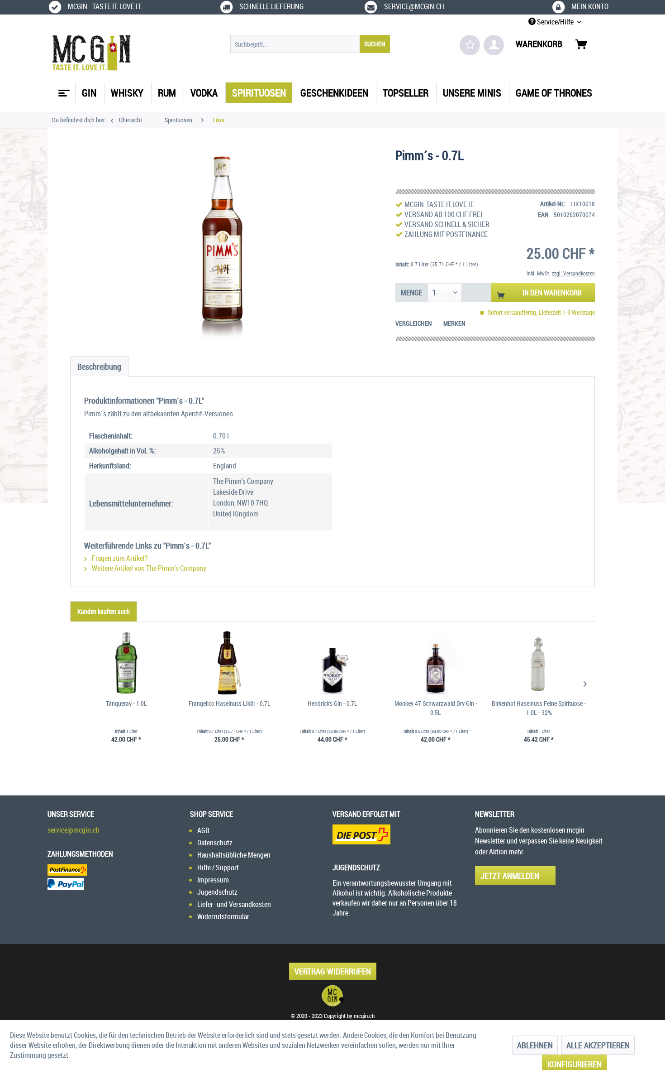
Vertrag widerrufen (332, 971)
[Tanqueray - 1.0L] (126, 662)
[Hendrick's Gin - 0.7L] (332, 662)
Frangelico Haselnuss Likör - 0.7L (230, 703)
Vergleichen (413, 323)
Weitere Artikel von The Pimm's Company (148, 568)
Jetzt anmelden (509, 875)
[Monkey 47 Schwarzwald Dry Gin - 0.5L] (436, 662)
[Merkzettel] (470, 45)
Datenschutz (215, 843)
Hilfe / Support (218, 867)
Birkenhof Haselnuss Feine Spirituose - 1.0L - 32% (539, 708)
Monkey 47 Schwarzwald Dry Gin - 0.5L (435, 708)
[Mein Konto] (494, 45)
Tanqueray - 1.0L (126, 703)
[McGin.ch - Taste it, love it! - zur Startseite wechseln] (91, 53)
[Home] (63, 89)
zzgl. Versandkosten (573, 273)
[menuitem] (310, 44)
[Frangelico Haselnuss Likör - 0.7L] (229, 662)
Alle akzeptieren (598, 1045)
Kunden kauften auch (103, 611)
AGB (203, 830)
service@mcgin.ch (74, 830)
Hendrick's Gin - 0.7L (332, 703)
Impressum (213, 880)
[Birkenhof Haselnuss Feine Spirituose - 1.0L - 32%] (539, 662)
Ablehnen (535, 1045)
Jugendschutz (217, 892)
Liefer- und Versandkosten (234, 904)
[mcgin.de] (332, 995)
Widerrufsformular (223, 916)
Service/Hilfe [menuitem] (555, 22)
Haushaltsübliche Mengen (234, 855)
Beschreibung (99, 366)
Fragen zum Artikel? (119, 558)
